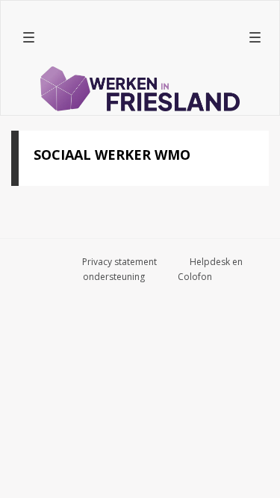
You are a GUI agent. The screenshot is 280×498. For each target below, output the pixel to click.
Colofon (195, 276)
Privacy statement (119, 261)
